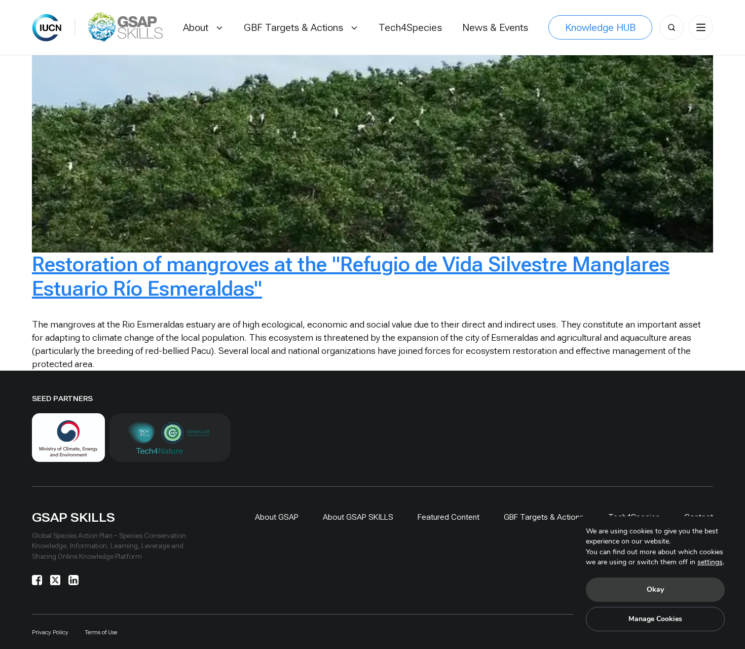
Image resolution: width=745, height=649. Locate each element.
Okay (655, 589)
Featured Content (448, 517)
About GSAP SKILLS (358, 517)
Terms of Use (101, 632)
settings (710, 562)
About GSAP (277, 517)
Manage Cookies (655, 619)
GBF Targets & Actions (544, 517)
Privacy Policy (50, 632)
